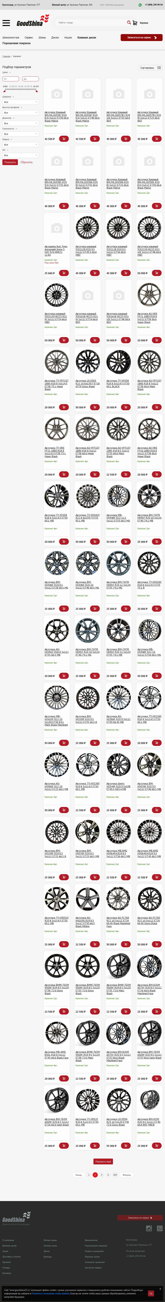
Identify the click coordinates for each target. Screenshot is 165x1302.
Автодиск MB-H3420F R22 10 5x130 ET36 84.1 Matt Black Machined (56, 720)
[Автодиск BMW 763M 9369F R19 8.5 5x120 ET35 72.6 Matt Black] (118, 966)
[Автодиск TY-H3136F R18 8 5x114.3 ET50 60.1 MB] (149, 698)
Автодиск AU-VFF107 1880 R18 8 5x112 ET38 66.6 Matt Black (149, 385)
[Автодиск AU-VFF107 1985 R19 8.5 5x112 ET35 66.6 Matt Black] (118, 429)
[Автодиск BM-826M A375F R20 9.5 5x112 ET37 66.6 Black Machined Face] (118, 1033)
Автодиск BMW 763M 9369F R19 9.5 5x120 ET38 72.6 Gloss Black (57, 989)
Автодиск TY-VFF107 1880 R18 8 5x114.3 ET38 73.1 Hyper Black (56, 385)
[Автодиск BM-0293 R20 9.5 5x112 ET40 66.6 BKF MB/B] (149, 1100)
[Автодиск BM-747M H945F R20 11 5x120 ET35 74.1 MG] (118, 563)
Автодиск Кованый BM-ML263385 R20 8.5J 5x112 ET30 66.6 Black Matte (149, 183)
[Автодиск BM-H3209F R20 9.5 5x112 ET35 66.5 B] (88, 698)
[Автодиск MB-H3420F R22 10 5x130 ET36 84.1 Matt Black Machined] (57, 698)
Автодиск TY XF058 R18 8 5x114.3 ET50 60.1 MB (56, 517)
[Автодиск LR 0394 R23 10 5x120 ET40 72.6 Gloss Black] (118, 1100)
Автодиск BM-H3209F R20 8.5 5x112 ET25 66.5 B (55, 853)
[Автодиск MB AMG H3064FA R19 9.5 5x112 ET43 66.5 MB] (149, 832)
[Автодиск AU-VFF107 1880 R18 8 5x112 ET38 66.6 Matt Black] (149, 362)
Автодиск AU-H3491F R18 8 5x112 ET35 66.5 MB (57, 652)
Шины (42, 37)
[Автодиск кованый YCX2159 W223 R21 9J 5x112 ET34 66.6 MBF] (57, 295)
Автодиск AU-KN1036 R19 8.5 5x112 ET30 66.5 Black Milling (85, 922)
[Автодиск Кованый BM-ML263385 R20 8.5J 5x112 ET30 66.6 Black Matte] (149, 161)
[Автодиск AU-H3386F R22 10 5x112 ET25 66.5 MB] (57, 765)
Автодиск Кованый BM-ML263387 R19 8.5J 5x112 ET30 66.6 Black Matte (57, 116)
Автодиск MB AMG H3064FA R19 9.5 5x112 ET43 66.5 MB (149, 853)
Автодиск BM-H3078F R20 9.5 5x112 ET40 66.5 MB (149, 786)
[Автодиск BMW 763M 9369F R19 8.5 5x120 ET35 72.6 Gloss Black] (88, 966)
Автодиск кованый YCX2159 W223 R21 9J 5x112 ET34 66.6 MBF (56, 318)
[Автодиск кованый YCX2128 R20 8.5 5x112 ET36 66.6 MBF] (118, 228)
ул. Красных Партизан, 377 (27, 4)
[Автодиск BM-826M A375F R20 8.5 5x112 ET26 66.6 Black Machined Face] (149, 966)
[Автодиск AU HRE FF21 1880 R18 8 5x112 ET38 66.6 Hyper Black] (149, 295)
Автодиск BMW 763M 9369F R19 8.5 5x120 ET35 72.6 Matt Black (119, 989)
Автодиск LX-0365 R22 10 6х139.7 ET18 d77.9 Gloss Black (88, 383)
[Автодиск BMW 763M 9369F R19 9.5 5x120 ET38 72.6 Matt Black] (88, 1033)
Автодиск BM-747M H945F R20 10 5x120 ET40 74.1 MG (88, 652)
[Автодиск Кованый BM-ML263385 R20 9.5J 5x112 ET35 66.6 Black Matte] (57, 161)
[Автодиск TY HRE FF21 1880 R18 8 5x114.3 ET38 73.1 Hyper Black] (57, 429)
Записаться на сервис (139, 37)
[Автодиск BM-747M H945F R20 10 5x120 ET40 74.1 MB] (149, 496)
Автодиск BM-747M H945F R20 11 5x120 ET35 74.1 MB (119, 652)
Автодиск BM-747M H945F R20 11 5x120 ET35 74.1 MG (119, 584)
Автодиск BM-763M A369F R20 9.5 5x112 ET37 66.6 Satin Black (149, 1054)
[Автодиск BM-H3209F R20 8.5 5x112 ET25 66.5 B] (57, 832)
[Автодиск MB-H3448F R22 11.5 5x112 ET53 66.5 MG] (118, 496)
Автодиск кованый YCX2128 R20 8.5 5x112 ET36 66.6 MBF (117, 250)
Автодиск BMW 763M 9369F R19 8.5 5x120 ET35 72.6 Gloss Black (88, 989)
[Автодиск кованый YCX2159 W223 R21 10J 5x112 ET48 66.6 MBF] (149, 228)
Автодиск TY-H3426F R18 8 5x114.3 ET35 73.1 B (149, 584)
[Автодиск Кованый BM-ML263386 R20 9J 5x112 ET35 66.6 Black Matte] (88, 161)
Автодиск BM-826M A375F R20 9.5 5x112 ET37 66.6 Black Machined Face (119, 1056)
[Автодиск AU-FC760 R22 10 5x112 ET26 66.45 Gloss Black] (149, 899)
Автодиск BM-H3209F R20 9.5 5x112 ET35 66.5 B (86, 719)
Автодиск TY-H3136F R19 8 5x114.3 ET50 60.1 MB (88, 786)
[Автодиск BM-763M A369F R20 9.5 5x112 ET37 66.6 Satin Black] (149, 1033)
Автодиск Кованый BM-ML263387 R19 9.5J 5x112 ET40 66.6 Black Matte (88, 116)
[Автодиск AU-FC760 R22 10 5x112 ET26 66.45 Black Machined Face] (118, 899)
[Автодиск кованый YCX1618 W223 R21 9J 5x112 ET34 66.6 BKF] (88, 295)
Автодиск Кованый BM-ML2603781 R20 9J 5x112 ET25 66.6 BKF (149, 116)
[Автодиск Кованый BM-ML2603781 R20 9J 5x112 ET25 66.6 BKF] (149, 93)
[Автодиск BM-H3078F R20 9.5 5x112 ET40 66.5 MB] (149, 765)
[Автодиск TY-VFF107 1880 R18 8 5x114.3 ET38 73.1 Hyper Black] (57, 362)
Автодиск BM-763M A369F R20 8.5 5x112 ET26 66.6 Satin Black (57, 1121)
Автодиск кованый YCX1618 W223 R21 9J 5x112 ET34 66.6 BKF (87, 318)
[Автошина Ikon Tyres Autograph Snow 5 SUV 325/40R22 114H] (57, 228)
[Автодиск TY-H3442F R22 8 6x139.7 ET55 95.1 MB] (88, 496)
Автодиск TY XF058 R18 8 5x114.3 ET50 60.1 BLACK (118, 383)
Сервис (29, 37)
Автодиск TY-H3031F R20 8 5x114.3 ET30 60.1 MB (57, 920)
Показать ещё (103, 1161)
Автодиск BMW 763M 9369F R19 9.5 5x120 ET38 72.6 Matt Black (88, 1056)
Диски (55, 37)
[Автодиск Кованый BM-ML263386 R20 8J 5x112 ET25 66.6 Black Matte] (118, 161)
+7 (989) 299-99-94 (154, 4)
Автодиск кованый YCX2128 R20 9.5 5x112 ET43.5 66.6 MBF (86, 250)
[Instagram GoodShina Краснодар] (147, 1230)
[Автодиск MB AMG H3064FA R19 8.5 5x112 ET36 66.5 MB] (118, 832)
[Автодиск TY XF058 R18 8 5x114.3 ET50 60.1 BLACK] (118, 362)
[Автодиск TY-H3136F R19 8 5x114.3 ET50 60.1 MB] (88, 765)
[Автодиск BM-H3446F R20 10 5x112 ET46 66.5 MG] (88, 563)
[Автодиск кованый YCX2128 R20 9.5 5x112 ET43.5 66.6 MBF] (88, 228)
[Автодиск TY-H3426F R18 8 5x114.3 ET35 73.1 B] (149, 563)
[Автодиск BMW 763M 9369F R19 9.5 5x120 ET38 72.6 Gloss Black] (57, 966)
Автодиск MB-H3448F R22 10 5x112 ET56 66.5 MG (149, 652)
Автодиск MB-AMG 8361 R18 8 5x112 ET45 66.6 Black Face (56, 1054)
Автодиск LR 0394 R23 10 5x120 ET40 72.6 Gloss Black (118, 1121)
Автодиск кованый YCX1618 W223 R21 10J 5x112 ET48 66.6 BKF (118, 318)
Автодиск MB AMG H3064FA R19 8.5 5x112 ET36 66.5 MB (118, 853)
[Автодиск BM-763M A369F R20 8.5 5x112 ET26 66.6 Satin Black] (57, 1100)
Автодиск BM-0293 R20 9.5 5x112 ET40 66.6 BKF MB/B (148, 1121)
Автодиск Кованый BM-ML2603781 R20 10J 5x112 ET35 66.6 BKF (118, 116)
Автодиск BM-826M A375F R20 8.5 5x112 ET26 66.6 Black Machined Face (149, 989)
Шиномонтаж (10, 37)
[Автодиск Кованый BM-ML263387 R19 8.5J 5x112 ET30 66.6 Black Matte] (57, 93)
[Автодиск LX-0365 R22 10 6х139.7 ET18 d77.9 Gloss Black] (88, 362)
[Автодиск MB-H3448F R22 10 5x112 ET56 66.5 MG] (149, 630)
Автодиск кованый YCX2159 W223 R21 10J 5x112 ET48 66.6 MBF (149, 250)
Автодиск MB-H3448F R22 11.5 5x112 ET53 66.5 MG (118, 517)
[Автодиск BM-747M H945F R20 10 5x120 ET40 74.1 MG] (88, 630)
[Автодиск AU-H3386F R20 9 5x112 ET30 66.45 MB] (118, 698)
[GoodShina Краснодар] (33, 19)
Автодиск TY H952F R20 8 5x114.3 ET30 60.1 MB (87, 1121)
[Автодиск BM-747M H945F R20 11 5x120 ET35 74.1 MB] (118, 630)
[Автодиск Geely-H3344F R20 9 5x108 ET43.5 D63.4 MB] (118, 765)
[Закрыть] (160, 1289)
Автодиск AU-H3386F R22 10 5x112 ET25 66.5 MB (56, 786)
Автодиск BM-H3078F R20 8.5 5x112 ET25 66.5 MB (87, 853)
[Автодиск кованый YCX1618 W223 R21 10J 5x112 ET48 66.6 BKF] (118, 295)
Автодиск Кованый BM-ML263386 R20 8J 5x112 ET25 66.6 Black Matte (118, 183)
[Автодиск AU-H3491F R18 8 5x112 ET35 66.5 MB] (57, 630)
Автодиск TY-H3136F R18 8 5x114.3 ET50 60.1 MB (149, 719)
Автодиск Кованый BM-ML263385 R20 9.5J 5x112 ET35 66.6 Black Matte (57, 183)
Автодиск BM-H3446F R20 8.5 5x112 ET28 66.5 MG (56, 584)
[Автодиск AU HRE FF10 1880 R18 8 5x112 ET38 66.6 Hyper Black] (149, 429)
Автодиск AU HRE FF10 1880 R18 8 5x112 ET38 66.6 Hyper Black (147, 452)
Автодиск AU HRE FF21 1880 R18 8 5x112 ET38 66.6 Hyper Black (147, 318)
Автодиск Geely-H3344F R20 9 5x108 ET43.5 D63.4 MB (119, 786)
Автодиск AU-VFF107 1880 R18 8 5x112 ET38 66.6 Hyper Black (88, 452)
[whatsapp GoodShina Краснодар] (157, 1230)
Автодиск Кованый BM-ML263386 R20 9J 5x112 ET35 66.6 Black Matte (87, 183)
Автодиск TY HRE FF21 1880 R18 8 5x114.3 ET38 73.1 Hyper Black (55, 452)
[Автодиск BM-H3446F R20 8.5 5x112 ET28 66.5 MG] (57, 563)
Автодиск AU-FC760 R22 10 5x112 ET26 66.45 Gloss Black (148, 920)
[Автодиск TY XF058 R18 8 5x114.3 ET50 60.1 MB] (57, 496)
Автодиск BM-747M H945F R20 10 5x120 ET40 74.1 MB (149, 517)
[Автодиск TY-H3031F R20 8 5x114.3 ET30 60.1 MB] (57, 899)
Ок (151, 1293)
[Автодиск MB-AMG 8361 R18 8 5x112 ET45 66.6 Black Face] (57, 1033)
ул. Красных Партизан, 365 (79, 4)
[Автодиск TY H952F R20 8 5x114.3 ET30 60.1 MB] (88, 1100)
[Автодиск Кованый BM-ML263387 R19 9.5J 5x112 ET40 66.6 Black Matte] (88, 93)
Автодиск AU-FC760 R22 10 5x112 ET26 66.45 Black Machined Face (118, 922)
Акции (68, 37)
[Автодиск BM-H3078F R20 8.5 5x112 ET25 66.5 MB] (88, 832)
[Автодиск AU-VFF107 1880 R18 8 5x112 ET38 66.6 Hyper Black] (88, 429)
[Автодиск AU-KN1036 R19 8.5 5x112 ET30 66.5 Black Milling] (88, 899)
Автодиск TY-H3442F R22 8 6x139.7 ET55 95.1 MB (88, 517)
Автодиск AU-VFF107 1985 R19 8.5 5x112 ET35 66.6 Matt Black (119, 452)
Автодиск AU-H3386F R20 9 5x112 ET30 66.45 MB (119, 719)
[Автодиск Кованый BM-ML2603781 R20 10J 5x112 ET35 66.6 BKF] (118, 93)
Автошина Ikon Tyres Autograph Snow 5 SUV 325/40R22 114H (56, 250)
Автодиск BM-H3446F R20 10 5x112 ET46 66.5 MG (87, 584)
